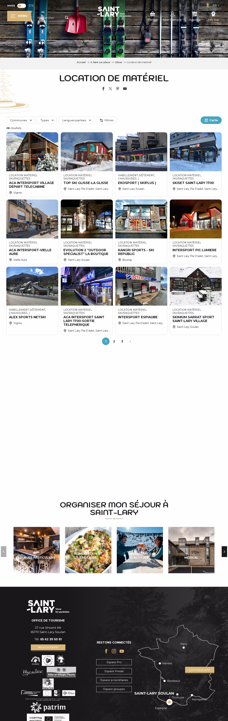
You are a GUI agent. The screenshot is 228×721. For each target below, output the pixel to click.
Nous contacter (48, 647)
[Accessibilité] (208, 5)
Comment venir (199, 669)
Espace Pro (114, 662)
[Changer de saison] (22, 6)
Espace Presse (114, 671)
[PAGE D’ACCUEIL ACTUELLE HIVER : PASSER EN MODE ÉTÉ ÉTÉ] (21, 6)
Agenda (194, 20)
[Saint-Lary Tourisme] (114, 12)
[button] (53, 17)
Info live (213, 20)
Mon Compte (172, 20)
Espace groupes (114, 689)
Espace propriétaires (114, 680)
